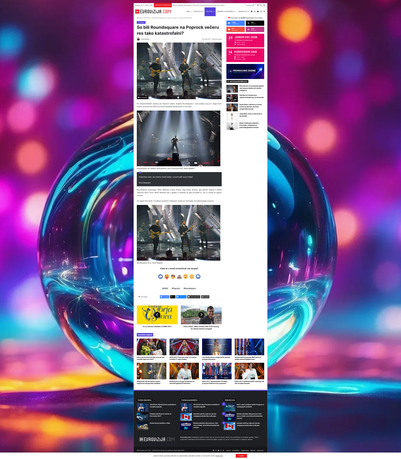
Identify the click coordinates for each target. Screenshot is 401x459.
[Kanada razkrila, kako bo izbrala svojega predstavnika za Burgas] (186, 417)
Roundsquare (190, 288)
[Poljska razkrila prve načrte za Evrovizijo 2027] (142, 417)
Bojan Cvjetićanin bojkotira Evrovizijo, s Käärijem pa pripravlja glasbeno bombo (249, 125)
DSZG (165, 288)
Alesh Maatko (145, 39)
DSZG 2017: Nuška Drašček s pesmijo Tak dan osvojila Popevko (249, 382)
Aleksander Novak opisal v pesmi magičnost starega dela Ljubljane (148, 382)
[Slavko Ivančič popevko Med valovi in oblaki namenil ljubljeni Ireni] (249, 347)
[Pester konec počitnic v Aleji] (142, 426)
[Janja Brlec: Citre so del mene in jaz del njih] (232, 117)
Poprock (176, 288)
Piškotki (252, 450)
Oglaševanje (245, 450)
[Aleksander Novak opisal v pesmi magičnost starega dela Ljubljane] (151, 371)
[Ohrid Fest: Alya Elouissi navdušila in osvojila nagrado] (142, 407)
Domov (140, 18)
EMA (188, 11)
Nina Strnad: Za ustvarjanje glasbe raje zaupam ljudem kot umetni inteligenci (251, 88)
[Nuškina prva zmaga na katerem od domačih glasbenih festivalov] (184, 371)
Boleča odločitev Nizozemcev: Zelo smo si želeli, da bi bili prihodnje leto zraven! (206, 425)
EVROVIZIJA (198, 11)
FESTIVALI (209, 11)
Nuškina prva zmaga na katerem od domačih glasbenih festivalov (181, 382)
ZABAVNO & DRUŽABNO (225, 11)
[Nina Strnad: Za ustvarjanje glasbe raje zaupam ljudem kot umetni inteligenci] (232, 89)
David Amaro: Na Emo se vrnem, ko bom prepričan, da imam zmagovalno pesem (250, 107)
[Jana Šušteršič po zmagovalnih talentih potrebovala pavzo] (217, 347)
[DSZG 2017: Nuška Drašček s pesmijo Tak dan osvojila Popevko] (249, 371)
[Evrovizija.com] (153, 11)
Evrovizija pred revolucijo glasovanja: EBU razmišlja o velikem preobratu (196, 5)
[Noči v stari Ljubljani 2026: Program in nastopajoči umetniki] (229, 407)
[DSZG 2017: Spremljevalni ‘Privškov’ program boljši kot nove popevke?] (217, 371)
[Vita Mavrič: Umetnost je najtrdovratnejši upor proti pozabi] (232, 98)
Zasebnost (260, 450)
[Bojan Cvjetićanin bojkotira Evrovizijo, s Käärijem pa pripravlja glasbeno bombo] (232, 126)
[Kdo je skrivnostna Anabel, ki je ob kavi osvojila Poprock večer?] (151, 347)
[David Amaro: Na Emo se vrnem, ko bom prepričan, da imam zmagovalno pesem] (232, 107)
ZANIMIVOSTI (242, 11)
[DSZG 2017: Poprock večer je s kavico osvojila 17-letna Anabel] (184, 347)
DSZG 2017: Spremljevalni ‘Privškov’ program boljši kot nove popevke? (215, 382)
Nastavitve (219, 456)
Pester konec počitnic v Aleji (160, 423)
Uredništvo (235, 450)
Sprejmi (241, 456)
